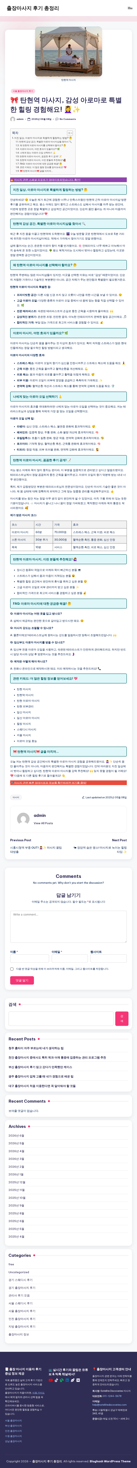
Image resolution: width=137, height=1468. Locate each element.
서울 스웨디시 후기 (21, 1303)
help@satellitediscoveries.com (109, 1404)
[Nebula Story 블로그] (73, 1380)
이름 (14, 952)
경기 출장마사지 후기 (22, 1288)
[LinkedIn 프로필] (67, 1380)
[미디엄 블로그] (78, 1380)
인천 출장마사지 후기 (22, 1319)
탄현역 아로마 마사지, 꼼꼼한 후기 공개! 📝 (40, 156)
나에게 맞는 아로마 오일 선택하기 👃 (37, 152)
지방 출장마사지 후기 (22, 1326)
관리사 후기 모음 (19, 1295)
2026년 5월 (16, 1143)
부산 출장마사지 (13, 1425)
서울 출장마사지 (13, 1420)
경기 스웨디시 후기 (21, 1280)
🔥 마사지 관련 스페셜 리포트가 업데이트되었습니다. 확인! (45, 179)
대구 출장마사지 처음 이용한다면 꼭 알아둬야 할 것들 (42, 1086)
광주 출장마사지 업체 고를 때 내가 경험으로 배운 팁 (41, 1076)
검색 (13, 1004)
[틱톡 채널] (56, 1380)
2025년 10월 (17, 1198)
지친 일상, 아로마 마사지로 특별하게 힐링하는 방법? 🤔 (43, 137)
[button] (43, 823)
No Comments (68, 119)
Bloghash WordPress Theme (110, 1461)
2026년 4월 (16, 1151)
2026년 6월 (16, 1135)
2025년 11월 (17, 1190)
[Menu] (130, 8)
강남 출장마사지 (13, 1441)
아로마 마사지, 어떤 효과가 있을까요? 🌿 (40, 149)
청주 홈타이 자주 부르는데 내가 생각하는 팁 (36, 1048)
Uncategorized (19, 1272)
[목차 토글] (68, 133)
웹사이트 (96, 952)
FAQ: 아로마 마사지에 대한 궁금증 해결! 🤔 (41, 163)
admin (40, 815)
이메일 (57, 952)
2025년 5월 (16, 1229)
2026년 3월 (16, 1159)
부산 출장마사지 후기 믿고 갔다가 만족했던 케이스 (40, 1067)
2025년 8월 (16, 1213)
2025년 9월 (16, 1205)
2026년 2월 (16, 1167)
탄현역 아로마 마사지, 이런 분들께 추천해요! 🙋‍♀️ (43, 160)
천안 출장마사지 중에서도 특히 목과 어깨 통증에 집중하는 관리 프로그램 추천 (57, 1057)
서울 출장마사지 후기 (23, 91)
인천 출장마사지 (13, 1430)
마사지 (16, 797)
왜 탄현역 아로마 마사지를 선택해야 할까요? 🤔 (43, 145)
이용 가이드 (38, 1392)
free (11, 1264)
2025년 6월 (16, 1221)
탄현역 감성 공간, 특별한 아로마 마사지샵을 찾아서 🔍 (45, 141)
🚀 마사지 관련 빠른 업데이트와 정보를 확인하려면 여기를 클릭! (48, 782)
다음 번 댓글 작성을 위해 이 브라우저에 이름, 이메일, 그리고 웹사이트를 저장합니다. (62, 968)
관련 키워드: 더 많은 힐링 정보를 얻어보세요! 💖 (43, 167)
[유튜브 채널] (51, 1380)
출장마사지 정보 (19, 1334)
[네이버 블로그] (62, 1380)
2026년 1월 (16, 1174)
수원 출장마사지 (13, 1436)
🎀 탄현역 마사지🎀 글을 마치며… (36, 171)
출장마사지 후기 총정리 (33, 8)
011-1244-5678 (112, 1396)
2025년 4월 (16, 1236)
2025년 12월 (17, 1182)
